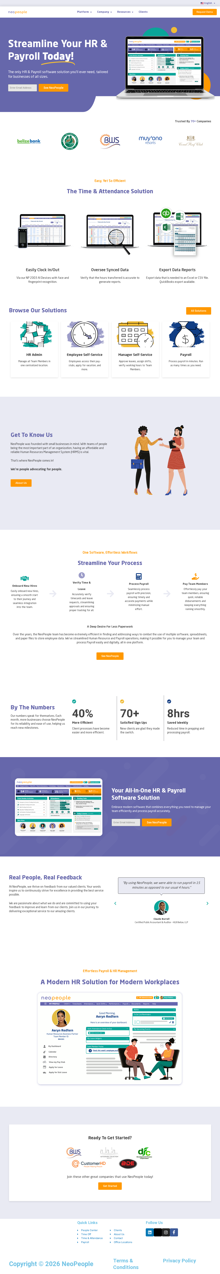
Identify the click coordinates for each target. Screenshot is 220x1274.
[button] (115, 903)
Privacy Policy (179, 1261)
